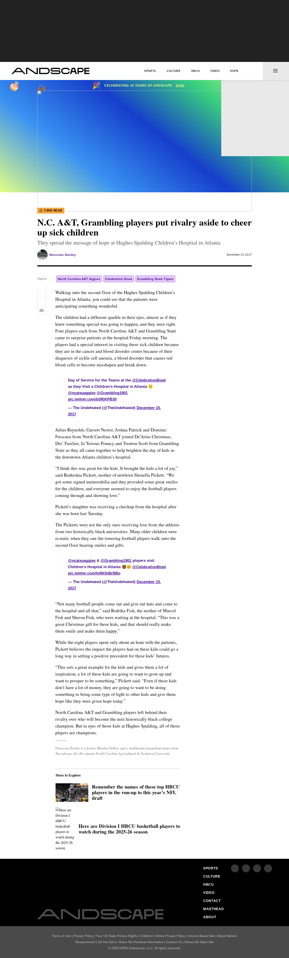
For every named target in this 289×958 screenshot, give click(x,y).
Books (233, 116)
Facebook (230, 149)
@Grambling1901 (112, 393)
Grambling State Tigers (155, 279)
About (233, 136)
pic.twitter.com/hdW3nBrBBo (94, 573)
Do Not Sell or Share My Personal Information (130, 942)
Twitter (241, 149)
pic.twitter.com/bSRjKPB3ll (92, 399)
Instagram (257, 868)
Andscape (50, 71)
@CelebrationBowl (149, 380)
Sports (150, 71)
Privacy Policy (83, 936)
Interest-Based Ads (201, 936)
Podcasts (237, 126)
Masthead (213, 909)
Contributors (242, 97)
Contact (212, 901)
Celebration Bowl (118, 279)
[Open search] (251, 71)
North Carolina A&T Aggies (79, 279)
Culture (174, 71)
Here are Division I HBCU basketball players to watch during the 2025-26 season (129, 829)
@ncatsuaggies (82, 393)
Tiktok (268, 868)
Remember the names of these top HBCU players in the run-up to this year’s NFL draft (136, 792)
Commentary (240, 87)
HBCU (195, 71)
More (180, 85)
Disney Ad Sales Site (199, 942)
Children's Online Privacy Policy (162, 936)
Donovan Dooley (62, 255)
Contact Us (174, 942)
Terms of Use (61, 936)
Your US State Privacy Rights (116, 936)
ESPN (234, 71)
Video (214, 71)
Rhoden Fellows (245, 106)
